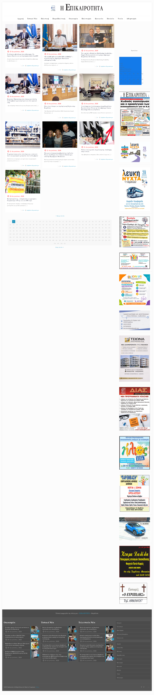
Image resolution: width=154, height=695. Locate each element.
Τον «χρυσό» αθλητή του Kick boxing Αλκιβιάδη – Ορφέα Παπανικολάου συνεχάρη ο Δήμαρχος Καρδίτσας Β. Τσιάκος (96, 55)
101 (33, 231)
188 (14, 240)
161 (27, 237)
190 (20, 240)
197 (43, 240)
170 (56, 237)
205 (70, 240)
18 (66, 221)
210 (86, 240)
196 (40, 240)
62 (109, 224)
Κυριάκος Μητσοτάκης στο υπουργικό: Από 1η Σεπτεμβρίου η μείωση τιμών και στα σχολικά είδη (22, 100)
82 (73, 228)
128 (20, 234)
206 (73, 240)
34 (17, 224)
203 (63, 240)
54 (83, 224)
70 (33, 228)
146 (80, 234)
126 (14, 234)
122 (103, 231)
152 (99, 234)
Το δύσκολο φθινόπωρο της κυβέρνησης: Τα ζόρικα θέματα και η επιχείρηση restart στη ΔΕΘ (22, 55)
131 (30, 234)
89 (96, 228)
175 (73, 237)
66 (20, 228)
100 (30, 231)
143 (70, 234)
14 (53, 221)
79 (63, 228)
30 (106, 221)
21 (76, 221)
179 (86, 237)
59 (99, 224)
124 (109, 231)
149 (89, 234)
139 (56, 234)
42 (43, 224)
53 (79, 224)
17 (63, 221)
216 (106, 240)
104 (43, 231)
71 (36, 228)
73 (43, 228)
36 (23, 224)
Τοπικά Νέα (120, 647)
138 (53, 234)
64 (13, 228)
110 (63, 231)
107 (53, 231)
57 (92, 224)
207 (76, 240)
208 (80, 240)
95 (13, 231)
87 (89, 228)
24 (86, 221)
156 (10, 237)
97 (20, 231)
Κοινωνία (119, 666)
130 (27, 234)
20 (73, 221)
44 (50, 224)
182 (96, 237)
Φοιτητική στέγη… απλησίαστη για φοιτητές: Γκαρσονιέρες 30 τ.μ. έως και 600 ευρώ (22, 199)
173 (66, 237)
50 (69, 224)
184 (103, 237)
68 (26, 228)
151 (96, 234)
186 (109, 237)
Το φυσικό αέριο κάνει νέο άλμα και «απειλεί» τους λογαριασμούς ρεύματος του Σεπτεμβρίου (22, 155)
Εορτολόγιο (134, 50)
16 (59, 221)
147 (83, 234)
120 (96, 231)
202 (60, 240)
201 (56, 240)
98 (23, 231)
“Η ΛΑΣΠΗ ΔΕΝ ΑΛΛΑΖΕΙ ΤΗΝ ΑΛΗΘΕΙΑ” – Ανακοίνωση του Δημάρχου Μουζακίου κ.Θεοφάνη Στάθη (58, 58)
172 (63, 237)
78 (59, 228)
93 (109, 228)
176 (76, 237)
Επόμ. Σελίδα (59, 247)
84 (79, 228)
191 (24, 240)
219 (58, 243)
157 (14, 237)
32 (10, 224)
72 (40, 228)
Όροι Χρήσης (120, 630)
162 (30, 237)
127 (17, 234)
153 (103, 234)
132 (33, 234)
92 (106, 228)
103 (40, 231)
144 (73, 234)
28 (99, 221)
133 (37, 234)
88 (92, 228)
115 (80, 231)
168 (50, 237)
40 (36, 224)
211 (89, 240)
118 (89, 231)
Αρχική (119, 644)
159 (20, 237)
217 (109, 240)
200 (53, 240)
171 (60, 237)
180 (89, 237)
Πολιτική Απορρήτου (122, 634)
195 (37, 240)
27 (96, 221)
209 (83, 240)
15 (56, 221)
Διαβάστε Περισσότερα (33, 65)
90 (99, 228)
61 (106, 224)
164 (37, 237)
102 (37, 231)
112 (70, 231)
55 (86, 224)
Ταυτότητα (120, 626)
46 (56, 224)
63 (10, 228)
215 (103, 240)
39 (33, 224)
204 (66, 240)
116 (83, 231)
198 (47, 240)
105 (47, 231)
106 (50, 231)
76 (53, 228)
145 (76, 234)
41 (40, 224)
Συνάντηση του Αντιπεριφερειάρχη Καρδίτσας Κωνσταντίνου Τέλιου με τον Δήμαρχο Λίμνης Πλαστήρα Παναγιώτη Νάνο (96, 108)
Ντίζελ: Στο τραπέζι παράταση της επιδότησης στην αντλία (96, 150)
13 (50, 221)
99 (26, 231)
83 (76, 228)
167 (47, 237)
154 (106, 234)
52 (76, 224)
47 (59, 224)
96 (17, 231)
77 (56, 228)
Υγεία (118, 674)
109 (60, 231)
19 (69, 221)
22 (79, 221)
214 (99, 240)
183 (99, 237)
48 (63, 224)
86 (86, 228)
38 (30, 224)
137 (50, 234)
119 (93, 231)
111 (66, 231)
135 (43, 234)
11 (43, 221)
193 (30, 240)
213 (96, 240)
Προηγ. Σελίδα (60, 216)
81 (69, 228)
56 (89, 224)
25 (89, 221)
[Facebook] (141, 687)
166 (43, 237)
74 (46, 228)
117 (86, 231)
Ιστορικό (119, 623)
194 (33, 240)
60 (102, 224)
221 (65, 243)
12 (46, 221)
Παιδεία (119, 670)
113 (73, 231)
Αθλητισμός (120, 677)
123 (106, 231)
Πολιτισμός (120, 662)
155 (109, 234)
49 (66, 224)
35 (20, 224)
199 (50, 240)
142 (66, 234)
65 (17, 228)
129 (24, 234)
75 (50, 228)
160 (24, 237)
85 (83, 228)
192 (27, 240)
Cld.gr (37, 687)
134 (40, 234)
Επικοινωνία (120, 638)
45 (53, 224)
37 (26, 224)
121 (99, 231)
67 (23, 228)
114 (76, 231)
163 (33, 237)
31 (109, 221)
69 (30, 228)
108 (56, 231)
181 (93, 237)
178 (83, 237)
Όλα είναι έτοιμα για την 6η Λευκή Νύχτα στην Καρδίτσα (59, 107)
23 (83, 221)
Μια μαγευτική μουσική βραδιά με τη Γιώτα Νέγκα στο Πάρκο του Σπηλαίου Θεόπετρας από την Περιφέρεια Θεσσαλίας (58, 154)
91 (102, 228)
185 (106, 237)
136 (47, 234)
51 (73, 224)
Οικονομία (119, 659)
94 (10, 231)
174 (70, 237)
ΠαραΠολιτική (121, 655)
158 (17, 237)
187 (10, 240)
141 (63, 234)
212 (93, 240)
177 (80, 237)
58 (96, 224)
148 (86, 234)
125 (10, 234)
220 (61, 243)
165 (40, 237)
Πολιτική (119, 651)
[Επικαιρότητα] (77, 9)
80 (66, 228)
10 (40, 221)
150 (93, 234)
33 (13, 224)
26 (92, 221)
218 (55, 243)
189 (17, 240)
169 (53, 237)
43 (46, 224)
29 (102, 221)
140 (60, 234)
